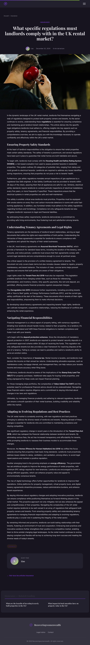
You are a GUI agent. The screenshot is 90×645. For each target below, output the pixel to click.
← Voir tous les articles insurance (20, 575)
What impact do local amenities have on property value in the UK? (63, 604)
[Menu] (84, 4)
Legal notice (40, 632)
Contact (51, 632)
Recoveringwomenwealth (47, 624)
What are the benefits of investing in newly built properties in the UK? (22, 604)
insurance (14, 16)
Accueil (6, 16)
